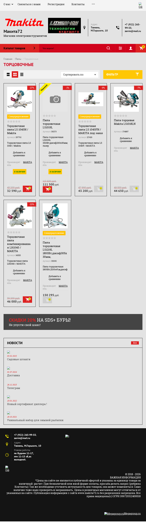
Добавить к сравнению (19, 154)
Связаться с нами (29, 4)
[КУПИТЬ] (27, 189)
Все (135, 342)
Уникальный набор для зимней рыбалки (35, 420)
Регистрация (56, 4)
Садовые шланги (18, 359)
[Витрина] (15, 74)
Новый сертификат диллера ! (27, 404)
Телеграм (13, 388)
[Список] (8, 74)
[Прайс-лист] (22, 74)
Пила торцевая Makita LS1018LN (124, 121)
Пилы (18, 59)
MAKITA (27, 162)
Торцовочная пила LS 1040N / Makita (17, 129)
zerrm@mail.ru (133, 31)
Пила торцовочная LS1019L (51, 123)
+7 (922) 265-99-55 (25, 434)
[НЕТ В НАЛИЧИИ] (98, 189)
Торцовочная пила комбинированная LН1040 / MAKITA (18, 244)
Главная (8, 59)
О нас (7, 4)
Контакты (78, 4)
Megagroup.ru (132, 513)
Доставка (13, 375)
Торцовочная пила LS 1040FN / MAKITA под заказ (90, 129)
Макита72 (13, 31)
